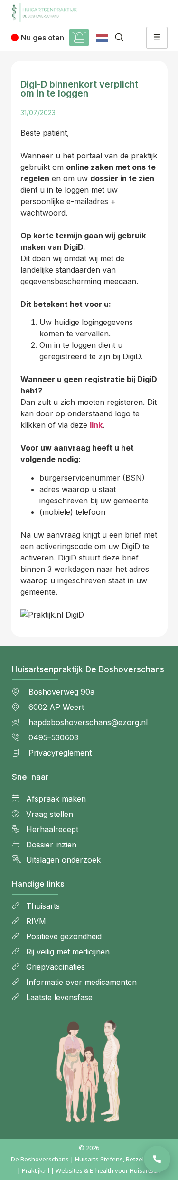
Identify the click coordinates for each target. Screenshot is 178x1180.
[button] (119, 37)
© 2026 (89, 1147)
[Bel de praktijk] (157, 1159)
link (96, 425)
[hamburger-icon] (157, 38)
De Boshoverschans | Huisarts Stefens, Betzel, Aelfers (89, 1159)
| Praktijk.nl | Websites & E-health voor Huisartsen (89, 1170)
